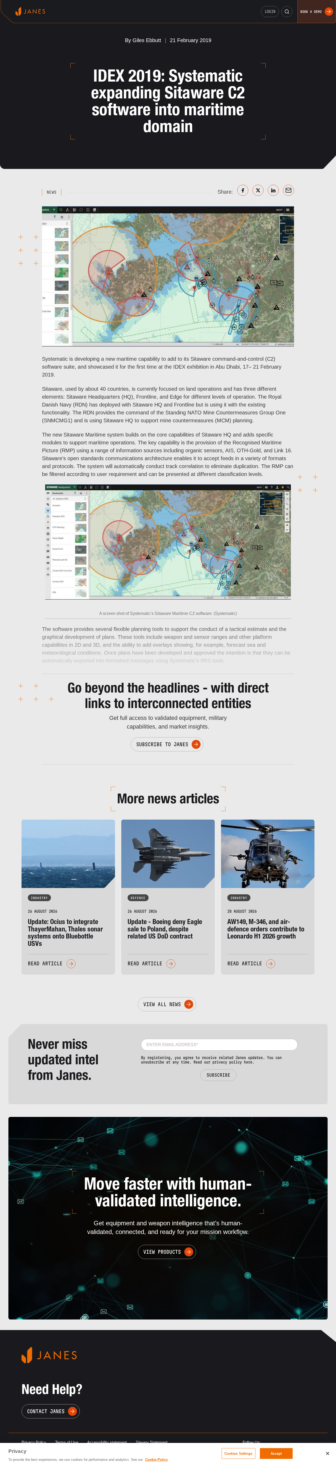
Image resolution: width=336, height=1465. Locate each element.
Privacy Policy (34, 1442)
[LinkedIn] (273, 190)
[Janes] (30, 11)
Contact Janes (46, 1411)
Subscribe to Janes (162, 744)
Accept (276, 1453)
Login (270, 11)
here (248, 1062)
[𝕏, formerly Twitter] (258, 190)
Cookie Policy (156, 1460)
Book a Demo (311, 11)
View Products (162, 1252)
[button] (286, 11)
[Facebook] (242, 190)
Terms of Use (66, 1442)
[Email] (288, 190)
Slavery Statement (151, 1442)
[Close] (327, 1453)
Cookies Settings (238, 1453)
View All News (162, 1004)
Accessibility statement (107, 1442)
